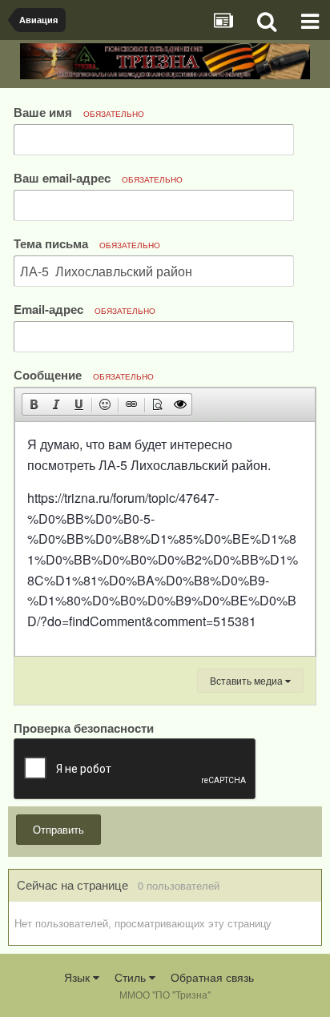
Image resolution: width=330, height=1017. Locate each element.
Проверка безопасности (84, 726)
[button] (33, 404)
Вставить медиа (247, 680)
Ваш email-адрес (98, 177)
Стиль (132, 977)
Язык (78, 977)
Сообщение (84, 374)
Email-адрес (84, 308)
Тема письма (87, 243)
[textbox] (165, 539)
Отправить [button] (58, 829)
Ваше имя (79, 111)
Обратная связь (212, 977)
